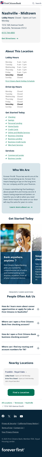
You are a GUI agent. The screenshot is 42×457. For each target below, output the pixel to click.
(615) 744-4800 (8, 32)
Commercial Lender (16, 155)
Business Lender (14, 158)
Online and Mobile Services (19, 132)
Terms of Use (7, 428)
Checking (11, 117)
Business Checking (15, 136)
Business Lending (15, 139)
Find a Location (21, 392)
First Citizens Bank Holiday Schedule (20, 81)
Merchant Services (15, 145)
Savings (11, 120)
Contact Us (18, 428)
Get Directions (9, 38)
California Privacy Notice (28, 423)
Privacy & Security (9, 423)
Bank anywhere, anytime (13, 258)
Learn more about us (20, 207)
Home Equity (13, 126)
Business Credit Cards (17, 142)
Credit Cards (13, 129)
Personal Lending (15, 123)
